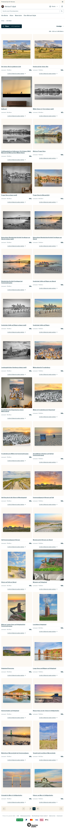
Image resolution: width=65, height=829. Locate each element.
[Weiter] (60, 808)
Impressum (60, 816)
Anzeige (59, 26)
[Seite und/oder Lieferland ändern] (62, 1)
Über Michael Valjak (30, 15)
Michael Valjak (10, 6)
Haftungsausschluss (25, 816)
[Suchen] (61, 11)
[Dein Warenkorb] (62, 6)
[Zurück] (4, 808)
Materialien (18, 15)
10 (37, 809)
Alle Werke (4, 15)
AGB (18, 816)
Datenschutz (52, 816)
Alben (11, 15)
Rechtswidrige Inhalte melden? (40, 816)
